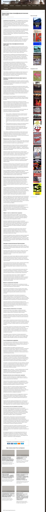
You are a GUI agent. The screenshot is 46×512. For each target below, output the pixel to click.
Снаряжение (6, 8)
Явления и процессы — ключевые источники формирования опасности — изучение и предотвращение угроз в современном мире (8, 459)
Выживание (12, 5)
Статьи (29, 5)
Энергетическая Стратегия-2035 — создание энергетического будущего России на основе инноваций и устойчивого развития (8, 476)
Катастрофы (6, 5)
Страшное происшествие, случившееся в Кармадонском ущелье (21, 458)
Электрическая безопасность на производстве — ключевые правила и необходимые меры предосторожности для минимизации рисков (8, 494)
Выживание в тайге (34, 196)
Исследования (18, 5)
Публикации (24, 5)
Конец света (34, 5)
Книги (39, 5)
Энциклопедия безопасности (11, 1)
